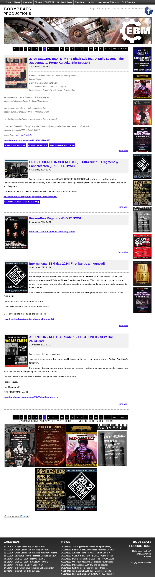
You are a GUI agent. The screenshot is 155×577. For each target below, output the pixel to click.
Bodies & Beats (64, 2)
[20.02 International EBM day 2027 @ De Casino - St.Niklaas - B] (142, 179)
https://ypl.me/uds (24, 135)
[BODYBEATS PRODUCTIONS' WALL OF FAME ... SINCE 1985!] (142, 286)
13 (67, 49)
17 (86, 49)
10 (52, 49)
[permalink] (123, 150)
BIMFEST (49, 2)
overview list (120, 49)
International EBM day (108, 2)
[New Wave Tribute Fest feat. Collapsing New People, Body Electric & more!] (142, 153)
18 (91, 49)
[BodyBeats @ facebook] (148, 16)
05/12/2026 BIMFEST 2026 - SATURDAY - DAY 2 (26, 562)
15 (77, 49)
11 (57, 49)
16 (81, 49)
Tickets (38, 2)
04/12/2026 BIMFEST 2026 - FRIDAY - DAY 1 (24, 559)
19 (96, 49)
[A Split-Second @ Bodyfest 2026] (142, 233)
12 (62, 49)
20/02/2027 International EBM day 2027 (22, 571)
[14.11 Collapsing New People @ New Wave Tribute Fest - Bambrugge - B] (142, 313)
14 (72, 49)
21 (106, 49)
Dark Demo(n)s (129, 2)
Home (8, 2)
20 (101, 49)
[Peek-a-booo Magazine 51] (142, 126)
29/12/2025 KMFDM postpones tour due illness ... (84, 568)
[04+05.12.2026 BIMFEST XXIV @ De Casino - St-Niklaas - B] (142, 206)
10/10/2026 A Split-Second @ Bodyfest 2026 (24, 547)
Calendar (27, 2)
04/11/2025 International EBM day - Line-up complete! (86, 571)
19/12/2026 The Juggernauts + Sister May (23, 565)
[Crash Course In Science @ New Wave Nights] (142, 73)
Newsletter (80, 2)
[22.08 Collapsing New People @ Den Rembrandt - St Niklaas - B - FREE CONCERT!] (142, 100)
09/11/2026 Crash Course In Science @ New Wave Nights (30, 553)
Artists (91, 2)
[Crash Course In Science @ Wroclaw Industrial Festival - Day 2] (142, 260)
